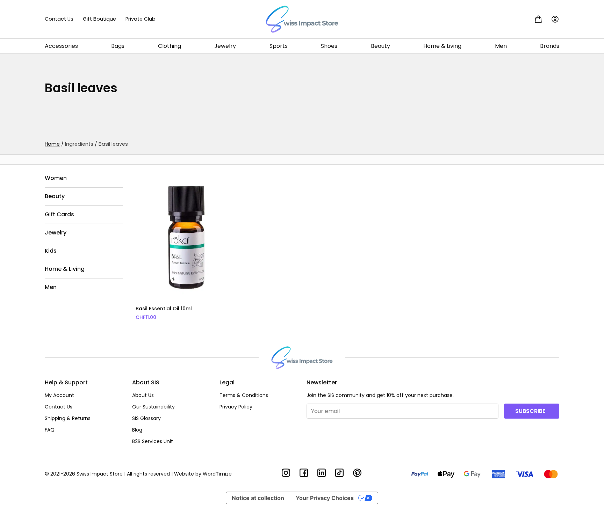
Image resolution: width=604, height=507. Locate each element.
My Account (59, 395)
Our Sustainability (153, 406)
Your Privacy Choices (325, 497)
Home (52, 143)
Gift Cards (59, 214)
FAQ (50, 429)
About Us (143, 395)
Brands (549, 46)
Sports (278, 46)
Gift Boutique (99, 18)
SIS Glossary (146, 418)
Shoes (329, 46)
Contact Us (59, 18)
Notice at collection (258, 497)
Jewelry (225, 46)
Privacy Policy (236, 406)
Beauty (380, 46)
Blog (137, 429)
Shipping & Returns (68, 418)
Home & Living (442, 46)
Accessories (61, 46)
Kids (51, 251)
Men (501, 46)
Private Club (140, 18)
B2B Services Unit (152, 441)
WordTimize (217, 473)
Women (56, 178)
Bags (117, 46)
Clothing (169, 46)
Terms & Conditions (244, 395)
